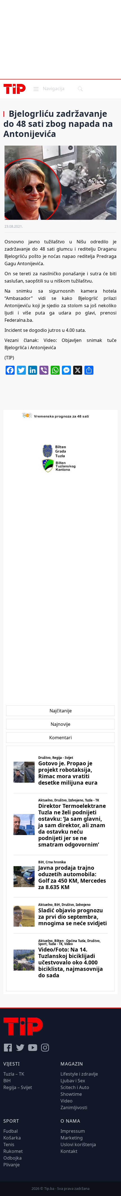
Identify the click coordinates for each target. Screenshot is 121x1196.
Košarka (12, 1138)
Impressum (72, 1131)
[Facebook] (7, 1047)
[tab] (60, 711)
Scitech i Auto (74, 1087)
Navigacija (48, 88)
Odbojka (12, 1158)
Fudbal (10, 1131)
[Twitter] (20, 1047)
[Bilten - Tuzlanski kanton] (60, 465)
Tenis (8, 1144)
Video (66, 1101)
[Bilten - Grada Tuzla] (60, 451)
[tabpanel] (60, 868)
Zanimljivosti (73, 1107)
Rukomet (13, 1151)
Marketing (71, 1138)
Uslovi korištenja (78, 1144)
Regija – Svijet (17, 1087)
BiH (7, 1081)
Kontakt (68, 1151)
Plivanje (11, 1165)
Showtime (71, 1094)
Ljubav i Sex (72, 1081)
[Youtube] (32, 1047)
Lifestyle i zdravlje (79, 1074)
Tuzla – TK (13, 1074)
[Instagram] (45, 1047)
